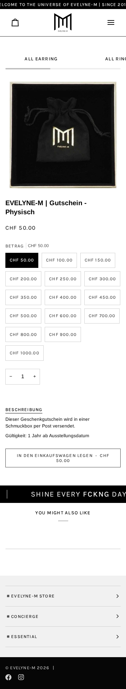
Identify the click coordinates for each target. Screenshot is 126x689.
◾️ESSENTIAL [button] (21, 636)
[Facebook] (8, 677)
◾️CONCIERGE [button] (22, 616)
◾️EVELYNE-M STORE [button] (30, 595)
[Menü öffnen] (108, 22)
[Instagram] (21, 677)
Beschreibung (23, 409)
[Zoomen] (22, 176)
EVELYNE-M (23, 667)
